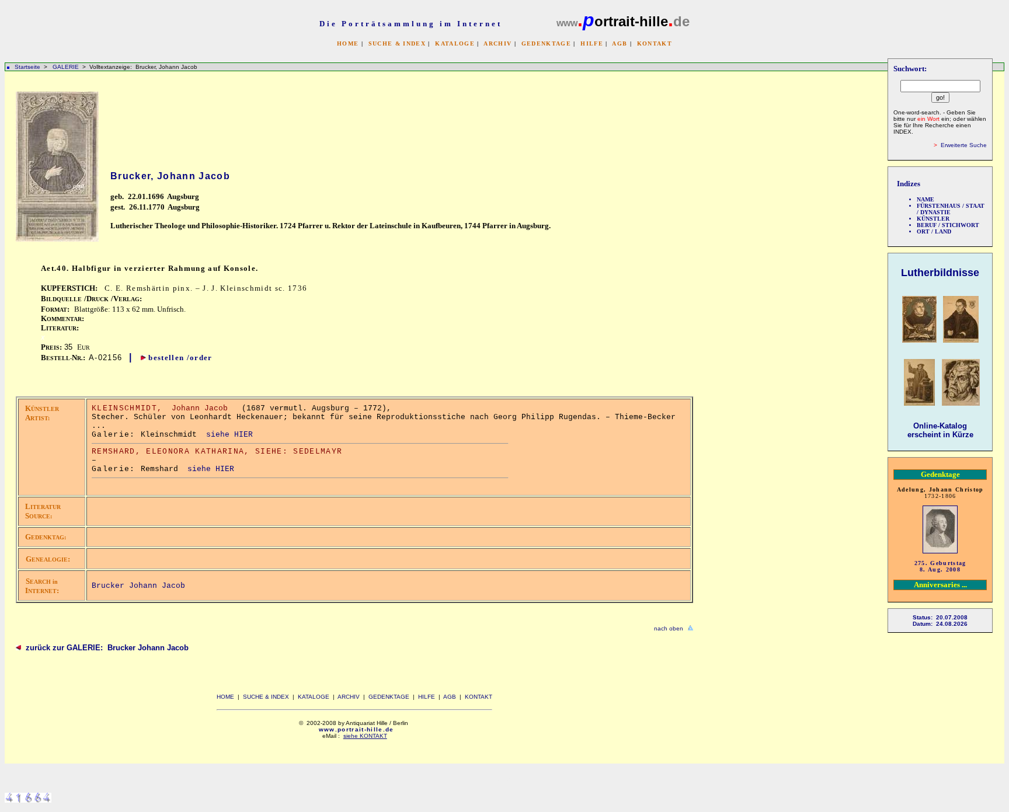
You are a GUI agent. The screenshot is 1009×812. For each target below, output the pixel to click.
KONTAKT (654, 43)
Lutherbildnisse (940, 272)
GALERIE (67, 67)
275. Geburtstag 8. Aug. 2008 (940, 566)
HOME (348, 43)
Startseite (27, 67)
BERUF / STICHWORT (948, 225)
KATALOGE (455, 43)
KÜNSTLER (933, 218)
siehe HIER (229, 434)
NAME (925, 199)
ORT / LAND (934, 231)
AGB (619, 43)
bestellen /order (180, 357)
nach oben (668, 628)
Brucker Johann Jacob (138, 585)
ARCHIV (497, 43)
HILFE (591, 43)
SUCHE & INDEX (397, 43)
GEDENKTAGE (546, 43)
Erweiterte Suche (964, 145)
